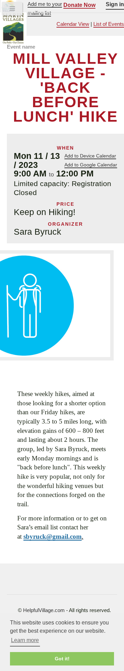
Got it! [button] (62, 658)
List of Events (108, 24)
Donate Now (79, 5)
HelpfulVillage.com (44, 610)
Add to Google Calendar (90, 164)
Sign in (115, 4)
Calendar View (72, 24)
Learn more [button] (25, 640)
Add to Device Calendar (90, 156)
